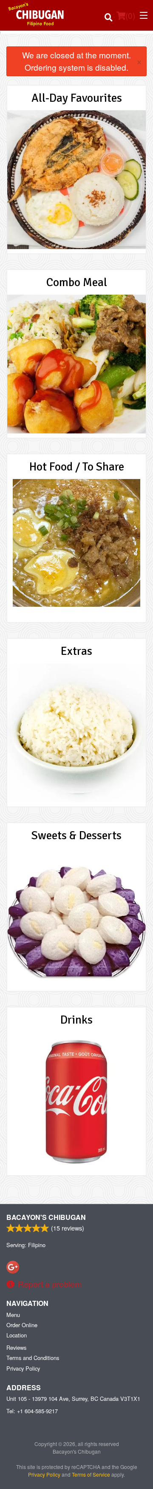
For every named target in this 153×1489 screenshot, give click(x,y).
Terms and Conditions (32, 1358)
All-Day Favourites (76, 98)
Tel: (32, 1411)
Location (16, 1335)
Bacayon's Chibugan (46, 1217)
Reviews (16, 1347)
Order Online (21, 1325)
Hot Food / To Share (76, 466)
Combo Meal (76, 282)
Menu (13, 1315)
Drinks (76, 1020)
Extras (76, 651)
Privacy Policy (23, 1368)
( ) (130, 15)
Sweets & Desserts (76, 835)
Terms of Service (91, 1474)
